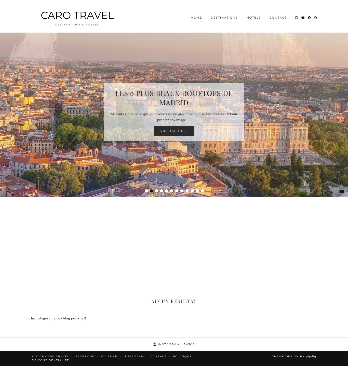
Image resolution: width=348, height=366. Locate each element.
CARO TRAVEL (77, 15)
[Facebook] (309, 17)
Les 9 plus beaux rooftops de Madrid (174, 97)
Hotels (254, 17)
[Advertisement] (174, 239)
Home (196, 17)
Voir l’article (174, 131)
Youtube (109, 356)
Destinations (224, 17)
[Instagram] (296, 17)
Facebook (85, 356)
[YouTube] (303, 17)
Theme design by (294, 356)
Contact (278, 17)
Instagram (176, 344)
